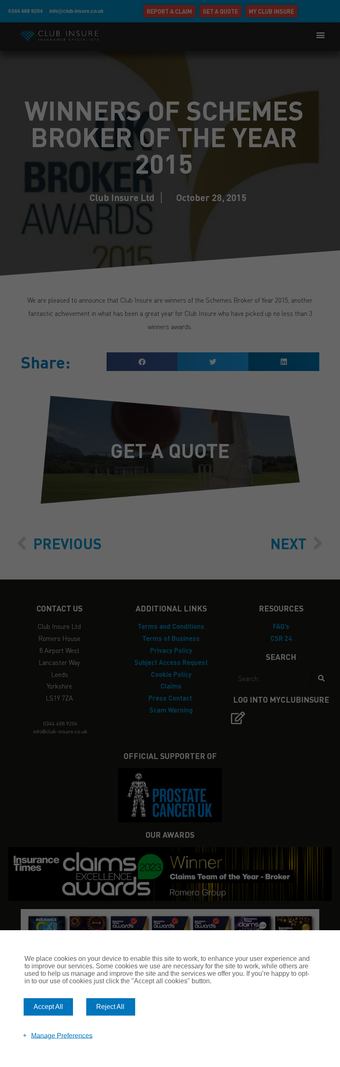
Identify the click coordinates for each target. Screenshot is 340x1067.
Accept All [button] (48, 1006)
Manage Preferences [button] (61, 1035)
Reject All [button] (110, 1006)
